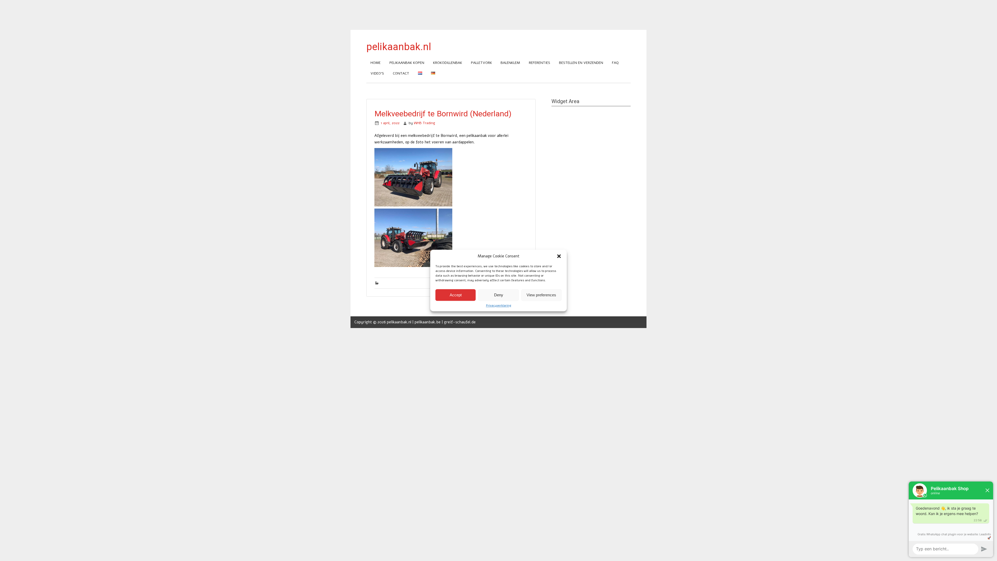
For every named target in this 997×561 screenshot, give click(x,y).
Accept (456, 295)
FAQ (615, 62)
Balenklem (510, 62)
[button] (559, 256)
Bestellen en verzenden (581, 62)
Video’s (377, 73)
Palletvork (481, 62)
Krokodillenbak (447, 62)
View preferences (541, 295)
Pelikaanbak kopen (406, 62)
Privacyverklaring (498, 305)
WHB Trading (424, 123)
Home (375, 62)
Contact (401, 73)
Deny (498, 295)
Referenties (539, 62)
